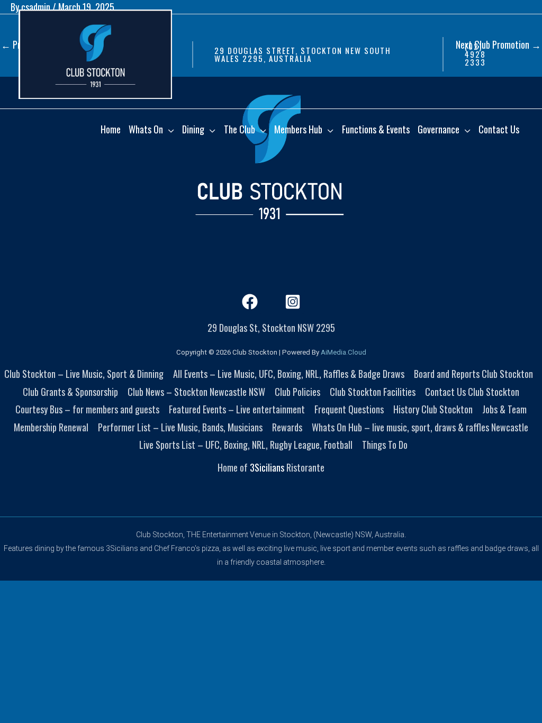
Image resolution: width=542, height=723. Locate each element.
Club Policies (297, 392)
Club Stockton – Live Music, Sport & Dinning (84, 374)
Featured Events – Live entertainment (237, 409)
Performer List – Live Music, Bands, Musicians (180, 427)
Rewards (287, 427)
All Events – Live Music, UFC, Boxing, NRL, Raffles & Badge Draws (288, 374)
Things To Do (385, 444)
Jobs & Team (504, 409)
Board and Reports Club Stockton (473, 374)
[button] (312, 54)
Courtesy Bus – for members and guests (87, 409)
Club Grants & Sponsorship (70, 392)
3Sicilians (267, 467)
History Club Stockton (433, 409)
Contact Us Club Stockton (472, 392)
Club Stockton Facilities (372, 392)
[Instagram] (293, 302)
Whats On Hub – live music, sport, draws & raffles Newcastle (420, 427)
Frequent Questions (349, 409)
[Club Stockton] (95, 53)
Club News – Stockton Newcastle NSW (196, 392)
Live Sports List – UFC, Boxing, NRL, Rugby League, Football (246, 444)
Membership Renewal (51, 427)
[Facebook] (250, 302)
